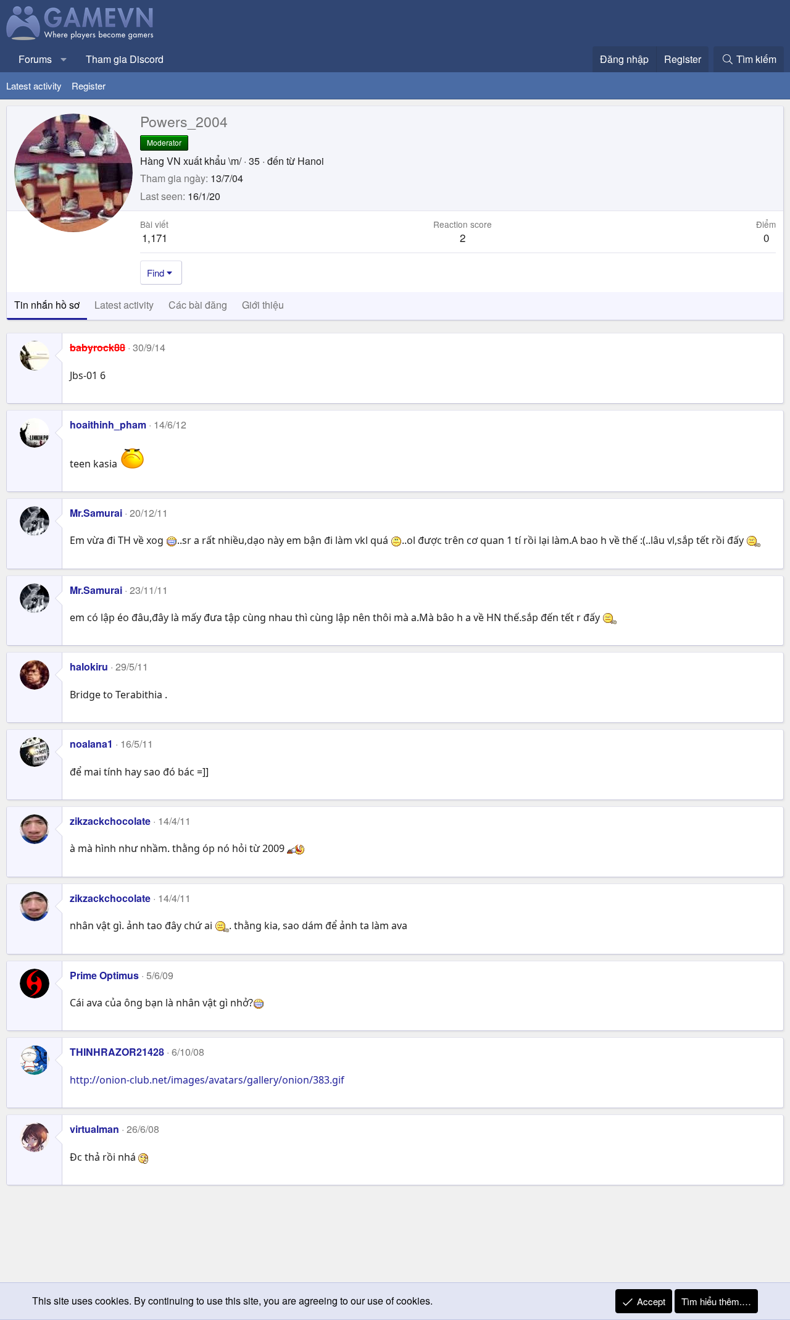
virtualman (94, 1129)
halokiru (89, 666)
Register (89, 85)
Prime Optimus (104, 975)
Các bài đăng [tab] (197, 305)
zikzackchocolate (110, 821)
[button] (64, 59)
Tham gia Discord (125, 59)
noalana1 (91, 744)
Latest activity (34, 85)
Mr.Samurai (96, 513)
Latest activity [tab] (124, 305)
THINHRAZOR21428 (117, 1052)
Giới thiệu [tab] (263, 305)
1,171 (154, 237)
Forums (35, 59)
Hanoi (310, 161)
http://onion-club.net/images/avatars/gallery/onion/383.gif (207, 1080)
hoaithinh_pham (108, 424)
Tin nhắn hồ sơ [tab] (47, 305)
